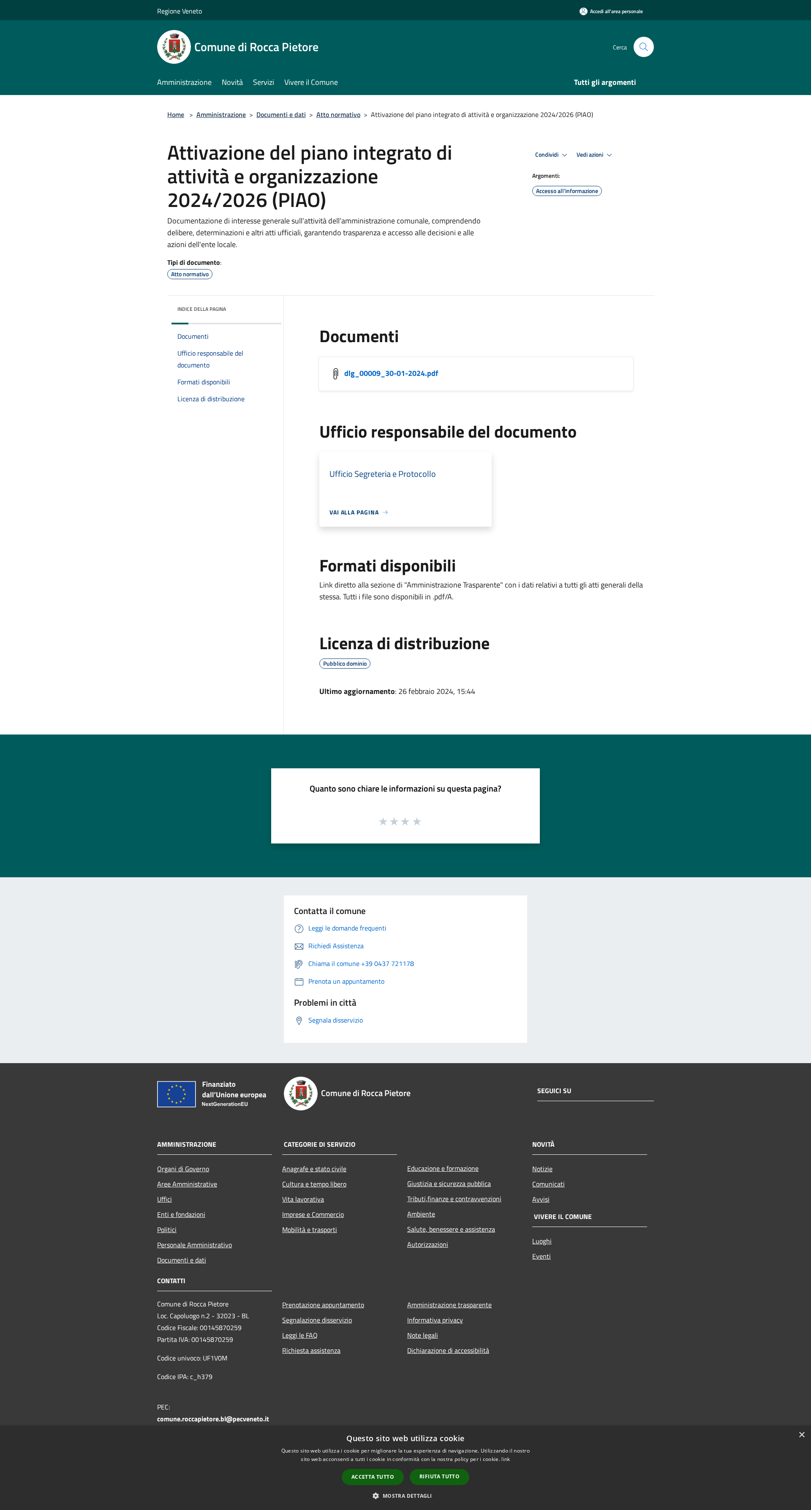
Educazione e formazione (443, 1168)
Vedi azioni (590, 154)
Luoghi (542, 1241)
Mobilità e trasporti (309, 1229)
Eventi (541, 1256)
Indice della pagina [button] (201, 309)
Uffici (164, 1199)
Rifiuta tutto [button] (439, 1476)
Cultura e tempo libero (314, 1184)
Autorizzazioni (427, 1244)
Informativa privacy (435, 1320)
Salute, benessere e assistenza (451, 1229)
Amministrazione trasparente (449, 1305)
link (505, 1459)
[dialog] (405, 1468)
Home (175, 114)
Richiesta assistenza (311, 1350)
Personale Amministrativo (194, 1245)
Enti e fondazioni (181, 1214)
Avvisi (541, 1199)
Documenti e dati (281, 114)
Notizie (542, 1169)
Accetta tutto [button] (372, 1476)
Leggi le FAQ (300, 1335)
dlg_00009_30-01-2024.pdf (391, 373)
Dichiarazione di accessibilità (448, 1350)
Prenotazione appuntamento (323, 1305)
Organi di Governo (183, 1169)
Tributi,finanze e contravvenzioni (454, 1199)
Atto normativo (338, 114)
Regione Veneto (179, 11)
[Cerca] (644, 47)
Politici (167, 1229)
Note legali (422, 1335)
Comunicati (548, 1184)
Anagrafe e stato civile (314, 1169)
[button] (405, 1495)
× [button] (801, 1435)
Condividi (547, 154)
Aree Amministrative (187, 1184)
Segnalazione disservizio (317, 1320)
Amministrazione (221, 114)
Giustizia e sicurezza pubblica (449, 1183)
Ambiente (421, 1214)
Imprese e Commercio (313, 1214)
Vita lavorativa (303, 1199)
